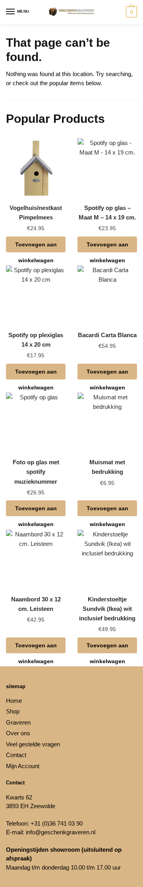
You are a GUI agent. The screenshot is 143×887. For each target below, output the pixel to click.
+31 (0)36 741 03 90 (57, 823)
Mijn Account (22, 766)
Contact (16, 755)
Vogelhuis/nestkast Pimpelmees (36, 212)
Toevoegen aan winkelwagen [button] (36, 246)
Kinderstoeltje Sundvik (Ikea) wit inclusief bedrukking (107, 609)
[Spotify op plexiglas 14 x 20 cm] (36, 295)
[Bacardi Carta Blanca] (107, 295)
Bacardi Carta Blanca (107, 335)
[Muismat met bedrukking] (107, 422)
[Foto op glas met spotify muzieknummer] (36, 422)
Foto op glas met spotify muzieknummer (36, 472)
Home (14, 700)
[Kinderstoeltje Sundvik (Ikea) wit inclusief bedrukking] (107, 559)
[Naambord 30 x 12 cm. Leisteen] (36, 559)
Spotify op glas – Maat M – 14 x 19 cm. (107, 212)
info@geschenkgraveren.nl (60, 832)
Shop (12, 711)
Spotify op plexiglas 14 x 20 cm (35, 340)
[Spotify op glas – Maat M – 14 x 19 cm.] (107, 168)
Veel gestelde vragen (33, 744)
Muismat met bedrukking (107, 467)
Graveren (18, 722)
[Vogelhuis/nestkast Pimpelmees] (36, 168)
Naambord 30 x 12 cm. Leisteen (36, 604)
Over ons (18, 733)
